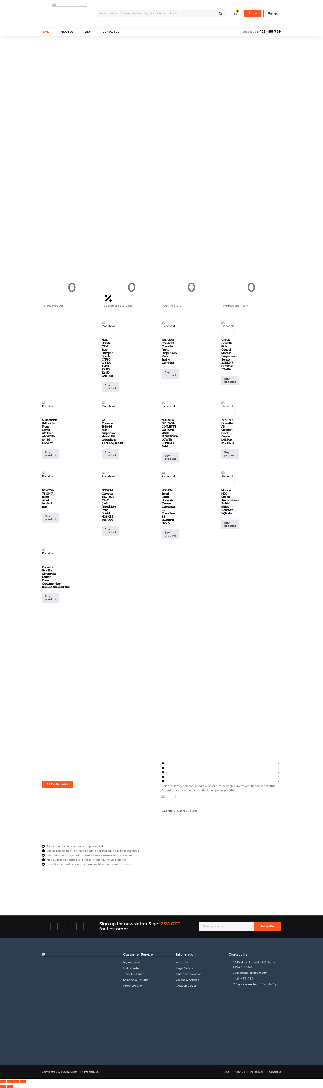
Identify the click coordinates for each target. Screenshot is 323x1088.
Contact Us (111, 31)
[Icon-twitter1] (54, 926)
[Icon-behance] (71, 926)
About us (67, 31)
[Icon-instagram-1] (62, 926)
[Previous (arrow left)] (3, 1086)
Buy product (110, 387)
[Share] (16, 1081)
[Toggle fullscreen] (10, 1081)
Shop (87, 31)
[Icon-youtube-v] (80, 926)
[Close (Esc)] (23, 1081)
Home (45, 31)
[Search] (220, 13)
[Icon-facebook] (45, 926)
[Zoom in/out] (3, 1081)
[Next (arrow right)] (10, 1086)
